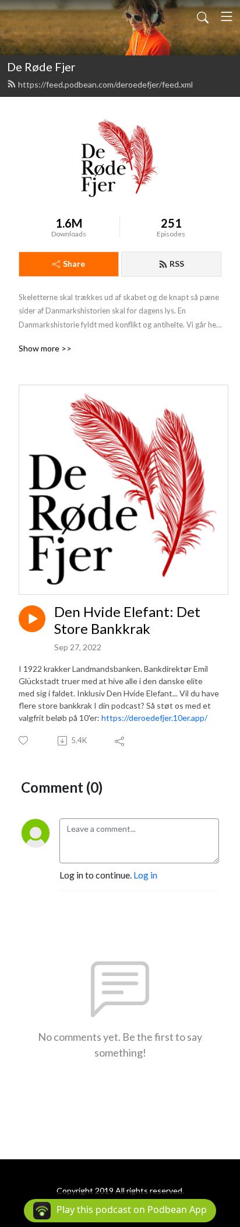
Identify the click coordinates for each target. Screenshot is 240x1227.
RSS (177, 264)
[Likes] (24, 740)
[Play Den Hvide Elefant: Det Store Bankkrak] (32, 618)
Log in (145, 874)
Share (74, 264)
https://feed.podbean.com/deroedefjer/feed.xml (105, 84)
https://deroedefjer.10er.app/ (154, 718)
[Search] (202, 16)
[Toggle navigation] (226, 16)
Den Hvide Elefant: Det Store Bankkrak (127, 620)
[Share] (120, 740)
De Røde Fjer (41, 67)
